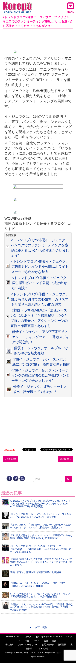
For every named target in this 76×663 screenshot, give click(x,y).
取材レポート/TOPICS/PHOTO (48, 636)
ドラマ (36, 640)
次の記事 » (65, 458)
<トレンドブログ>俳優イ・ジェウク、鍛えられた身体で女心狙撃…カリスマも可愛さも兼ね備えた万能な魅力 (40, 299)
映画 (46, 640)
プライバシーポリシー (27, 644)
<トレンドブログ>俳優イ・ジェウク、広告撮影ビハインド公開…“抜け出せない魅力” (41, 283)
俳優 (27, 640)
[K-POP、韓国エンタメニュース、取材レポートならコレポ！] (18, 5)
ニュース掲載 (42, 648)
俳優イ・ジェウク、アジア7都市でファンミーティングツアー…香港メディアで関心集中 (40, 337)
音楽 (54, 640)
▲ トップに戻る (38, 627)
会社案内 (9, 644)
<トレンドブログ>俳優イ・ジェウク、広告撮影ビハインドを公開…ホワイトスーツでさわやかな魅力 (40, 267)
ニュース (27, 636)
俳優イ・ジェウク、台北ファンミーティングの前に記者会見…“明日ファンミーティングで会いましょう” (40, 375)
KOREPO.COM (12, 636)
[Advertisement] (38, 39)
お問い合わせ (48, 644)
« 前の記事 (10, 458)
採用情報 (62, 644)
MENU (71, 11)
